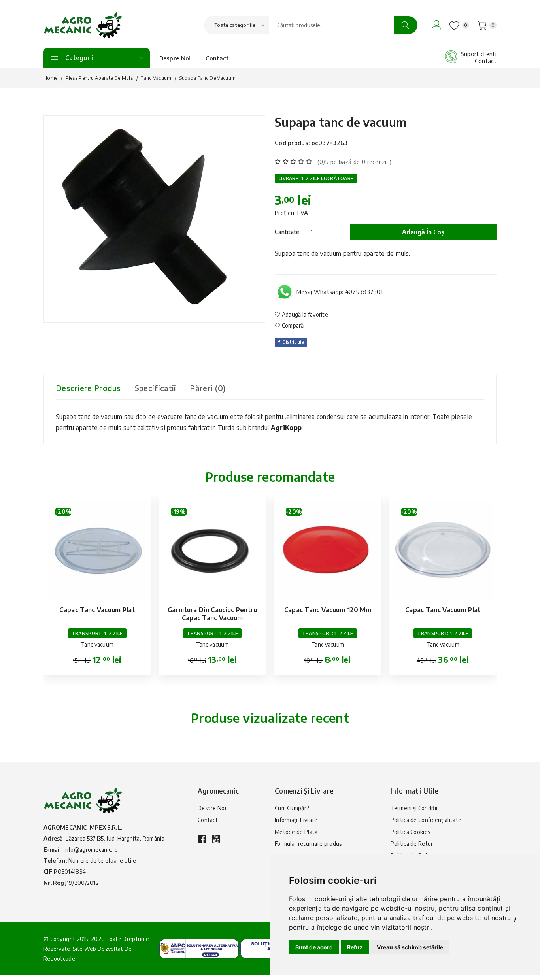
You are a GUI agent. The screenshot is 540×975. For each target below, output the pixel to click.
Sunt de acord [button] (314, 947)
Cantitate (287, 231)
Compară (292, 325)
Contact (217, 58)
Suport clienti (479, 53)
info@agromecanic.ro (91, 849)
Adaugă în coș (423, 232)
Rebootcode (59, 958)
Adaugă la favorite (304, 314)
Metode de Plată (296, 831)
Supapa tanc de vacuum (341, 122)
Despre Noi (175, 58)
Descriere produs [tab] (88, 388)
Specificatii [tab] (155, 388)
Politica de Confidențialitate (426, 820)
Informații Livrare (296, 820)
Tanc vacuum (156, 78)
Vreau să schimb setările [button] (410, 947)
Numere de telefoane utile (102, 860)
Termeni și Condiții (414, 808)
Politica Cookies (410, 831)
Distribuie (292, 342)
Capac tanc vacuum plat (97, 610)
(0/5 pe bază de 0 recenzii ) (354, 161)
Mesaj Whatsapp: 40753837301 (339, 291)
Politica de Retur (412, 843)
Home (50, 78)
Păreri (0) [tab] (207, 388)
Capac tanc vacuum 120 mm (327, 610)
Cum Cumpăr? (292, 808)
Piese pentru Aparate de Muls (99, 78)
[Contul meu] (437, 25)
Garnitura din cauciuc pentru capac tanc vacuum (212, 614)
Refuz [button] (355, 947)
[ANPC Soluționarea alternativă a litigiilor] (199, 947)
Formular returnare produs (308, 843)
